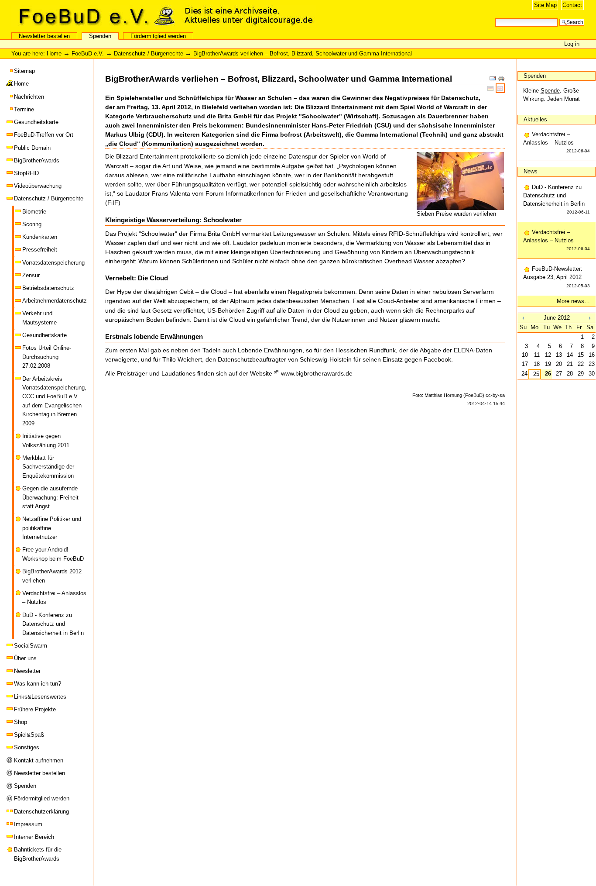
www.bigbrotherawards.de (317, 373)
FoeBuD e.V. (94, 16)
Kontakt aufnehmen (38, 760)
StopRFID (26, 173)
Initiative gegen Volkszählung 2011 (45, 440)
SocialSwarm (30, 645)
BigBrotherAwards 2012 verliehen (52, 575)
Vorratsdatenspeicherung (53, 262)
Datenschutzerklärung (41, 811)
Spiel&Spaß (29, 734)
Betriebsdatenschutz (48, 288)
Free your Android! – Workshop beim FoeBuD (53, 554)
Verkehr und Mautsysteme (39, 317)
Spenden (100, 36)
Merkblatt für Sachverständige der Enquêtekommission (48, 467)
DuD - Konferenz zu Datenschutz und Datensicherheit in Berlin (53, 624)
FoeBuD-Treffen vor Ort (43, 134)
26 (548, 373)
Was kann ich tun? (37, 683)
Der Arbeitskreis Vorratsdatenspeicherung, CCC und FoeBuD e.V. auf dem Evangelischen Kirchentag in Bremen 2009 (54, 401)
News (531, 171)
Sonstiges (26, 747)
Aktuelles (535, 119)
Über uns (25, 658)
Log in (571, 44)
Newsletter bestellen (44, 36)
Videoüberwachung (38, 186)
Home (54, 53)
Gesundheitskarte (36, 122)
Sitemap (24, 71)
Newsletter (27, 671)
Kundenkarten (39, 237)
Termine (24, 109)
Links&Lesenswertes (40, 696)
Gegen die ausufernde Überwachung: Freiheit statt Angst (50, 497)
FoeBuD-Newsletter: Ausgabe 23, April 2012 (556, 276)
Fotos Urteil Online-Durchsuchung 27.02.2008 (46, 357)
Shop (20, 722)
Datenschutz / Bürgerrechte (148, 53)
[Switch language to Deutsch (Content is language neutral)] (491, 88)
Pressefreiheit (39, 249)
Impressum (28, 824)
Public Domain (32, 148)
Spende (550, 90)
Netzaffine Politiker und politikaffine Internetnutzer (51, 528)
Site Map (545, 5)
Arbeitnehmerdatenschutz (54, 300)
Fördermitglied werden (158, 36)
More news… (573, 301)
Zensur (31, 275)
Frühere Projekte (35, 709)
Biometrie (34, 211)
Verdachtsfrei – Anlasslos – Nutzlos (54, 597)
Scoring (31, 224)
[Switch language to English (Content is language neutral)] (500, 88)
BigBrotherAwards (36, 160)
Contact (572, 5)
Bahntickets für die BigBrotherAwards (38, 854)
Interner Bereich (34, 837)
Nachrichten (29, 96)
